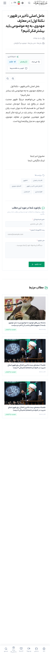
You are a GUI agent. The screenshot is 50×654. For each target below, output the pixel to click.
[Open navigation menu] (4, 3)
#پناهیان (27, 192)
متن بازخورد (41, 241)
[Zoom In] (13, 78)
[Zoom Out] (7, 78)
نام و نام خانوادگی (39, 220)
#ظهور (25, 180)
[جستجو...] (29, 3)
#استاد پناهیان (37, 180)
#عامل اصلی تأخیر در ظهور (34, 186)
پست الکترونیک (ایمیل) (37, 230)
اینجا (32, 156)
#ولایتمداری (38, 192)
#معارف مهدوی (16, 186)
